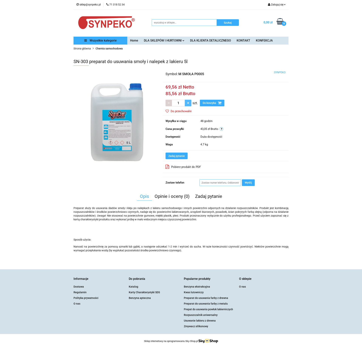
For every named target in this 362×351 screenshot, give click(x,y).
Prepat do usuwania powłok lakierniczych (208, 309)
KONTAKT (243, 40)
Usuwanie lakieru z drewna (200, 320)
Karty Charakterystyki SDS (144, 292)
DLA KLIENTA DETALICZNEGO (210, 40)
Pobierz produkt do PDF (186, 167)
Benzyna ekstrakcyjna (197, 286)
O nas (77, 303)
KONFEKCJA (264, 40)
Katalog (133, 286)
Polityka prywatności (86, 297)
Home (134, 40)
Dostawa (79, 286)
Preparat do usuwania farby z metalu (206, 303)
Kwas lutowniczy (194, 292)
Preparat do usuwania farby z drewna (206, 297)
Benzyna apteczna (140, 297)
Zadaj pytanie (176, 155)
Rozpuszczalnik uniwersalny (201, 314)
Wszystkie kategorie (103, 40)
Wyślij (248, 182)
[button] (81, 279)
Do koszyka (210, 102)
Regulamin (80, 292)
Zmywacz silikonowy (196, 326)
